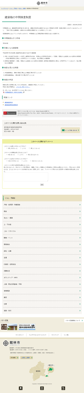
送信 (42, 184)
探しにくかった (35, 148)
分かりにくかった (37, 161)
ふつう (24, 148)
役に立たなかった (33, 154)
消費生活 (7, 271)
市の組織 (13, 357)
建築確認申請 (9, 102)
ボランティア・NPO (10, 277)
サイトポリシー (20, 335)
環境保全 (7, 244)
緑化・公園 (7, 251)
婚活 (5, 297)
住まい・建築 (22, 8)
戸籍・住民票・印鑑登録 (12, 205)
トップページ (4, 8)
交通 (5, 257)
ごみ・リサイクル (10, 231)
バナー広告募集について (73, 320)
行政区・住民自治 (10, 264)
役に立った (11, 154)
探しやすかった (13, 148)
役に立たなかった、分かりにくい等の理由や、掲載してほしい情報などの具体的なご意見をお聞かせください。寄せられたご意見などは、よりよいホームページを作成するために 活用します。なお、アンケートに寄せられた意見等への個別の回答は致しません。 (42, 169)
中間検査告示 (14, 92)
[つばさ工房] (9, 327)
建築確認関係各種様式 (11, 105)
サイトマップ (55, 335)
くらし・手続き (13, 8)
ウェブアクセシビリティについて (37, 335)
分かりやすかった (13, 161)
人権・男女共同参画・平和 (13, 284)
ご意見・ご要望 (25, 357)
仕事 (5, 304)
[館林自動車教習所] (27, 327)
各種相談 (7, 291)
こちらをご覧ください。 (23, 87)
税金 (5, 211)
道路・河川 (7, 310)
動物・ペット (8, 238)
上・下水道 (7, 224)
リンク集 (66, 335)
